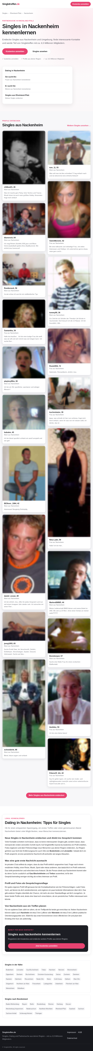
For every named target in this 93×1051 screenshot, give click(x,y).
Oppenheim (9, 974)
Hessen (68, 1004)
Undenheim (59, 984)
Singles (4, 13)
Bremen (51, 1004)
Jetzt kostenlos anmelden (46, 946)
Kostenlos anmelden (80, 4)
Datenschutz (72, 1038)
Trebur (44, 970)
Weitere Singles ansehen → (79, 126)
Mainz (49, 979)
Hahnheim (18, 979)
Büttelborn (21, 988)
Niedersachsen (31, 1009)
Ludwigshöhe (48, 984)
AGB (80, 1032)
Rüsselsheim (29, 979)
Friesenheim (36, 984)
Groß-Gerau (58, 979)
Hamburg (60, 1004)
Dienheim (76, 974)
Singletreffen (11, 4)
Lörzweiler (20, 970)
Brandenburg (41, 1004)
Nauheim (9, 979)
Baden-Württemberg (12, 1004)
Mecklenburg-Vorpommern (14, 1009)
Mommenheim (72, 970)
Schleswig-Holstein (26, 1013)
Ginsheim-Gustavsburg (45, 974)
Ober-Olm (76, 979)
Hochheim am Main (23, 984)
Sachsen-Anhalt (11, 1013)
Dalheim (67, 979)
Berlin (32, 1004)
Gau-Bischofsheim (32, 970)
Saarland (72, 1009)
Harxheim (52, 970)
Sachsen (81, 1009)
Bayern (24, 1004)
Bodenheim (9, 970)
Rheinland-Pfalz (15, 13)
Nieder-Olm (40, 979)
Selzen (58, 974)
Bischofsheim (30, 974)
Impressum (71, 1032)
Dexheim (19, 974)
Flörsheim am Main (72, 984)
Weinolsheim (10, 988)
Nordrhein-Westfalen (46, 1009)
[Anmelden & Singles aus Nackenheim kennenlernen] (23, 157)
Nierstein (61, 970)
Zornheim (67, 974)
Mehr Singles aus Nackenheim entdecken (46, 795)
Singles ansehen (40, 51)
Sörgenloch (9, 984)
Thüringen (38, 1013)
